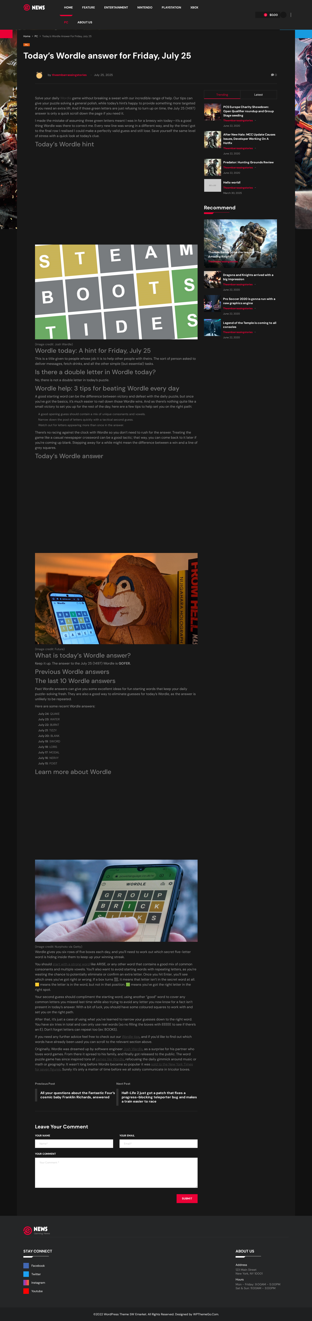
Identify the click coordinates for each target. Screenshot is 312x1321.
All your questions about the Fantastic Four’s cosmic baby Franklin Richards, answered (77, 1095)
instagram (38, 1283)
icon (10, 7)
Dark (283, 15)
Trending (222, 95)
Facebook (38, 1266)
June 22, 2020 (231, 125)
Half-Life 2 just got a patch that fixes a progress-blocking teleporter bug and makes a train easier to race (159, 1097)
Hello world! (231, 182)
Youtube (37, 1291)
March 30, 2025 (232, 193)
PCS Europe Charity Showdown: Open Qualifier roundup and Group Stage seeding (248, 111)
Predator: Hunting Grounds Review (248, 162)
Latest (258, 95)
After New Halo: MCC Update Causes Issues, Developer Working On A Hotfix (249, 139)
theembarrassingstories (69, 75)
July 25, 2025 (103, 75)
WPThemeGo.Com (205, 1314)
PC (36, 36)
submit (187, 1198)
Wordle (65, 98)
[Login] (289, 15)
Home (26, 36)
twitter (36, 1274)
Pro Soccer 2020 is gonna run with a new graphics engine (249, 301)
